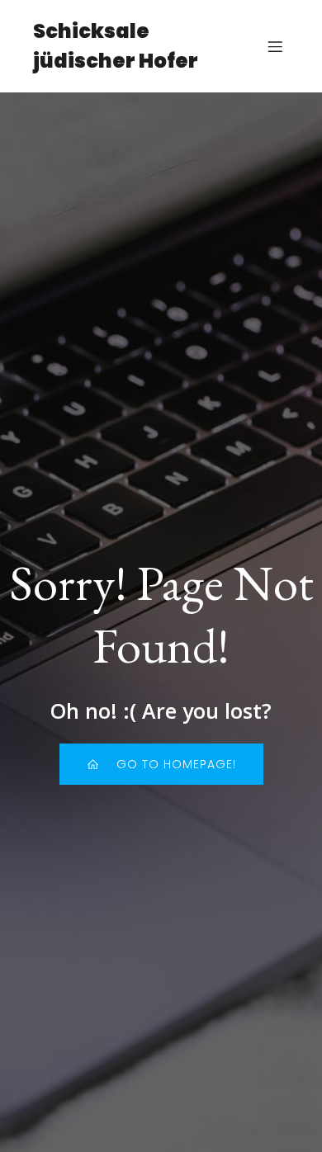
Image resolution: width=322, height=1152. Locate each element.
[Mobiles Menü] (275, 46)
